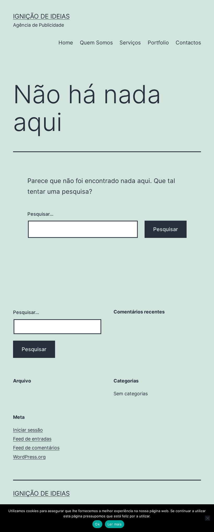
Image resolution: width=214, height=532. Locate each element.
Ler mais (115, 524)
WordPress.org (29, 457)
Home (65, 42)
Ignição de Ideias (41, 16)
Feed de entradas (32, 439)
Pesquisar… (40, 214)
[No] (207, 518)
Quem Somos (96, 42)
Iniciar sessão (28, 430)
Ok (97, 524)
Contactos (188, 42)
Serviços (130, 42)
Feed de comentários (36, 447)
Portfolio (158, 42)
